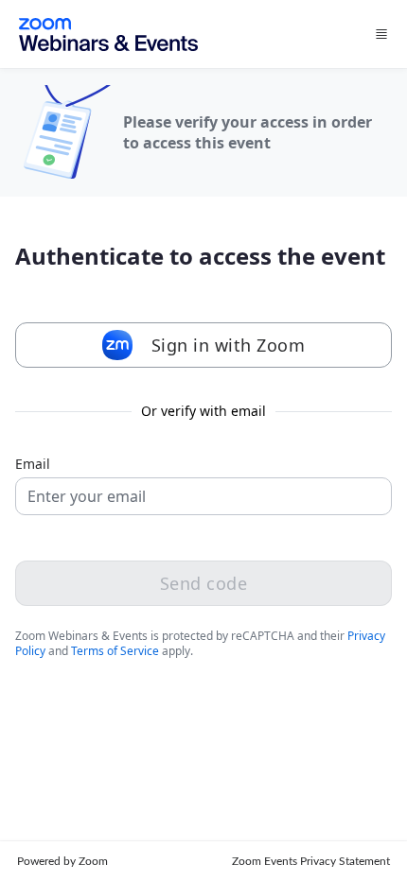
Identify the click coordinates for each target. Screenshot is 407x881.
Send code (204, 583)
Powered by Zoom (62, 861)
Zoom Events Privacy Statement (311, 861)
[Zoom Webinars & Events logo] (108, 34)
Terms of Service (115, 651)
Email (32, 464)
